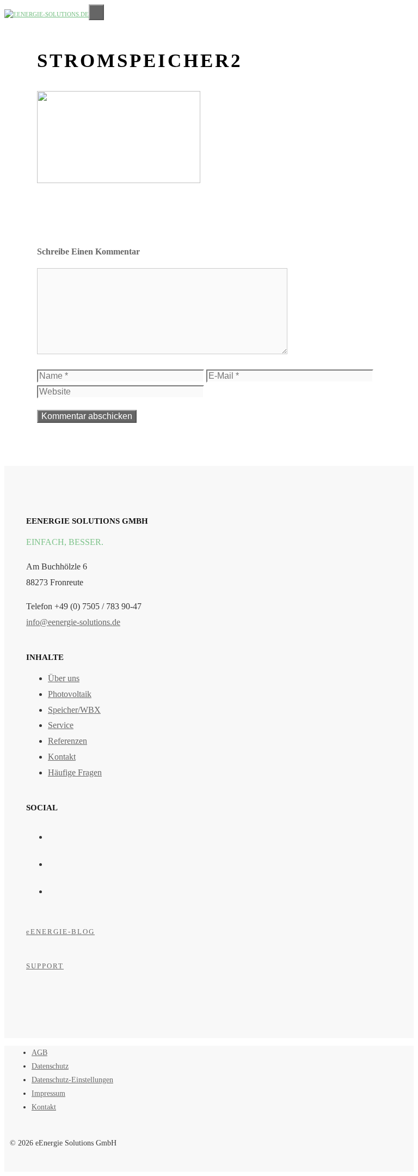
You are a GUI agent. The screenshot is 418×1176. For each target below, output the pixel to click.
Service (60, 725)
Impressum (48, 1093)
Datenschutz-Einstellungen (72, 1080)
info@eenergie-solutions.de (73, 622)
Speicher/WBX (74, 709)
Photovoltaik (69, 694)
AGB (39, 1052)
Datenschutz (50, 1066)
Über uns (63, 678)
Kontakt (62, 756)
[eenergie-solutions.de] (46, 12)
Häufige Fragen (75, 772)
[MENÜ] (96, 12)
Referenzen (67, 740)
